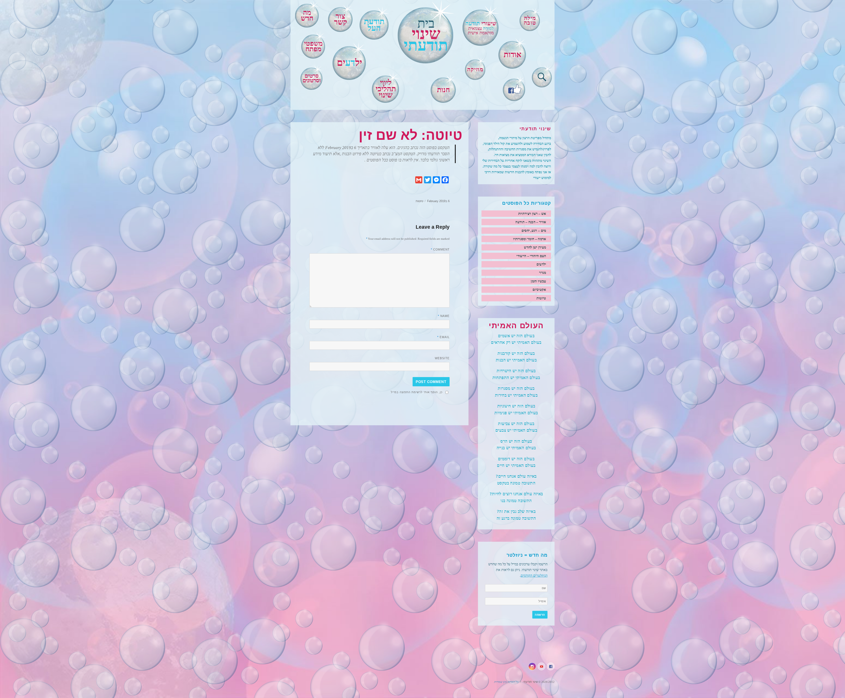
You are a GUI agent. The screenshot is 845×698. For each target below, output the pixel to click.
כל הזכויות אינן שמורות (506, 681)
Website (442, 358)
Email (443, 337)
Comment (440, 249)
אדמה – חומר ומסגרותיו (529, 239)
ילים (349, 62)
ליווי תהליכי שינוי (386, 88)
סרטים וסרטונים (312, 78)
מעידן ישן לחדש (535, 247)
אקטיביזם (539, 289)
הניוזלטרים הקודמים (534, 575)
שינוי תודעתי (530, 681)
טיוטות (419, 201)
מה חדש (307, 15)
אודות (512, 54)
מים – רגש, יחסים (534, 230)
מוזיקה (475, 69)
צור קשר (340, 19)
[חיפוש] (542, 76)
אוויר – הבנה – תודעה (530, 222)
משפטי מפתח (313, 46)
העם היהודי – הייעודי (531, 256)
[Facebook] (514, 88)
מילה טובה (530, 20)
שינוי (426, 35)
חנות (443, 90)
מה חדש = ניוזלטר (527, 555)
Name (444, 316)
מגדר (542, 272)
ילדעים (541, 264)
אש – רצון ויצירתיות (532, 213)
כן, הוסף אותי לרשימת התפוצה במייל (417, 392)
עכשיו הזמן (538, 281)
